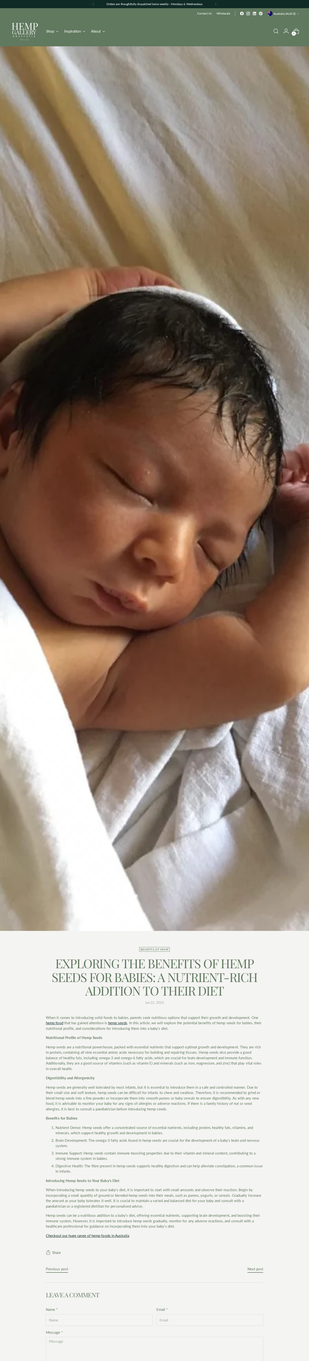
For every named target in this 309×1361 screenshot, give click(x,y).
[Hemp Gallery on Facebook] (242, 13)
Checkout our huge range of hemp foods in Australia (87, 1235)
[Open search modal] (276, 31)
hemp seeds (117, 1023)
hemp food (54, 1023)
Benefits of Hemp (154, 949)
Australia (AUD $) (284, 13)
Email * (162, 1309)
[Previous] (93, 4)
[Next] (215, 4)
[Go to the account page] (286, 31)
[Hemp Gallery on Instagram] (248, 13)
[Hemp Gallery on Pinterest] (261, 13)
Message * (54, 1332)
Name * (51, 1309)
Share (56, 1252)
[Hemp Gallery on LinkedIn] (254, 13)
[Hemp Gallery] (24, 31)
